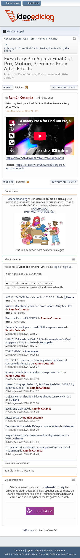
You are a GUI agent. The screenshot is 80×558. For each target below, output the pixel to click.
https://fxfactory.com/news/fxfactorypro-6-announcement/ (35, 166)
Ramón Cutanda (19, 309)
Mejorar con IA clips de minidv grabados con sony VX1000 (38, 396)
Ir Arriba (8, 182)
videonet (68, 426)
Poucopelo (46, 342)
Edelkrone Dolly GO (16, 408)
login (57, 266)
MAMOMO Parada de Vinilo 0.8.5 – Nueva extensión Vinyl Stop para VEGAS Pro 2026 (38, 341)
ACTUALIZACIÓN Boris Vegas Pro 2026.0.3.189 (32, 297)
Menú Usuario (13, 259)
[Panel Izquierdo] (74, 38)
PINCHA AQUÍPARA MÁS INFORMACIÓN (39, 210)
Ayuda (30, 550)
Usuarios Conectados (17, 463)
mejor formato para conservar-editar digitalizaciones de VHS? (37, 437)
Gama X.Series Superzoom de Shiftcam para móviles (35, 327)
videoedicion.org (17, 199)
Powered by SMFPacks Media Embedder (57, 554)
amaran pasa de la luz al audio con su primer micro (33, 372)
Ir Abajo (7, 87)
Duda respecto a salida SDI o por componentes (32, 426)
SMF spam (28, 530)
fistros (19, 438)
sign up (67, 266)
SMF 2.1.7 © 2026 (12, 554)
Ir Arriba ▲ (60, 550)
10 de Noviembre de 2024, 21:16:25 (22, 111)
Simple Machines (29, 554)
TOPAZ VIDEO (13, 351)
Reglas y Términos (44, 550)
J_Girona (69, 297)
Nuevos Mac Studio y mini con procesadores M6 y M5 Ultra (38, 306)
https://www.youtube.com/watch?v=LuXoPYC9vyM (35, 157)
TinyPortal (19, 550)
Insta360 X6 (12, 417)
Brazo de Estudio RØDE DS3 (21, 318)
